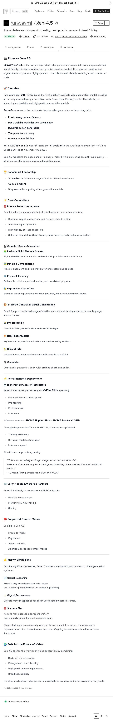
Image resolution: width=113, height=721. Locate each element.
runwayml (21, 23)
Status (63, 716)
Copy (100, 23)
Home (6, 716)
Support (72, 716)
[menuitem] (39, 11)
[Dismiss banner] (110, 3)
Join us (35, 716)
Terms (44, 716)
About (15, 716)
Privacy (54, 716)
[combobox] (20, 11)
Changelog (25, 716)
